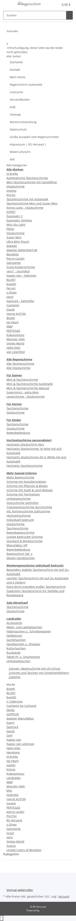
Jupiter (11, 765)
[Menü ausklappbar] (8, 4)
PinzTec (11, 816)
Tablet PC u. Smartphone (23, 657)
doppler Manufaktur (20, 718)
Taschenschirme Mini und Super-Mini (32, 203)
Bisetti (10, 318)
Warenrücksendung (23, 122)
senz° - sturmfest (18, 271)
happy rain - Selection (21, 275)
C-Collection (14, 701)
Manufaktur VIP (16, 545)
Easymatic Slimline (19, 220)
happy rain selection (20, 744)
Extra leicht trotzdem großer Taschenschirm (36, 587)
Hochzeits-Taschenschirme (24, 466)
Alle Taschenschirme (20, 364)
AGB (12, 107)
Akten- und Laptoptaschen (24, 627)
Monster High (15, 339)
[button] (51, 5)
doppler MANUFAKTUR (21, 250)
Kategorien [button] (11, 854)
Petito (10, 229)
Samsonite (13, 263)
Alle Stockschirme (18, 368)
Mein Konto (17, 77)
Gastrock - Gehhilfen (20, 301)
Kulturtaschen (16, 648)
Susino (11, 846)
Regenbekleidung (18, 433)
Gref (9, 735)
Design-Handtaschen (20, 558)
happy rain (13, 740)
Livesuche (16, 92)
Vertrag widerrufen (19, 890)
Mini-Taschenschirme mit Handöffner (31, 182)
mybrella (12, 795)
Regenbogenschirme (20, 532)
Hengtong (13, 752)
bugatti (11, 284)
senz (9, 837)
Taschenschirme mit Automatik (27, 199)
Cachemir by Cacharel (21, 706)
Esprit (10, 723)
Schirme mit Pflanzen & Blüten (27, 486)
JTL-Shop (45, 910)
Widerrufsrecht (20, 152)
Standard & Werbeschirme (24, 541)
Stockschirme (15, 186)
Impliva (11, 191)
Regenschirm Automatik (26, 84)
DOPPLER (12, 714)
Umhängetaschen (18, 661)
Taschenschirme (17, 408)
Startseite (16, 62)
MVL (9, 790)
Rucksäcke (13, 652)
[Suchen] (69, 15)
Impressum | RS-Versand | (28, 144)
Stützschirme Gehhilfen (22, 503)
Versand (63, 896)
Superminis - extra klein (22, 392)
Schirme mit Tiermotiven (23, 494)
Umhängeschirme (18, 499)
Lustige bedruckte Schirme (24, 537)
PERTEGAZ (13, 331)
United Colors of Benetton (24, 850)
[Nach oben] (1, 918)
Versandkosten (20, 99)
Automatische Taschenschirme (27, 178)
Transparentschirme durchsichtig (29, 507)
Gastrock (12, 727)
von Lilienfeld (15, 352)
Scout (10, 833)
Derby (10, 710)
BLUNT (11, 280)
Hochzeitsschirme (18, 515)
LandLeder (13, 778)
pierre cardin (15, 812)
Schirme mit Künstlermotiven (26, 482)
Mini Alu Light (15, 225)
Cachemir (12, 305)
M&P (9, 326)
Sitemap (15, 114)
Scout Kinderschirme (20, 267)
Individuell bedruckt (20, 520)
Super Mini (13, 237)
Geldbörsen (14, 636)
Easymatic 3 (14, 216)
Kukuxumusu (15, 335)
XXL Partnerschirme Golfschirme (28, 511)
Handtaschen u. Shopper (23, 644)
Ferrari (11, 288)
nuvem (11, 803)
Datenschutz (18, 129)
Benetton (12, 254)
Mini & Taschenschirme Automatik (29, 384)
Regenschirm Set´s (19, 554)
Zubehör (14, 677)
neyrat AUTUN (16, 314)
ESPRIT (11, 212)
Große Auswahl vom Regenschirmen (34, 137)
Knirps (10, 195)
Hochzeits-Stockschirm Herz (25, 444)
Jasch (10, 297)
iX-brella (12, 174)
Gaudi (10, 309)
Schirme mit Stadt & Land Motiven (29, 490)
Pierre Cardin (15, 258)
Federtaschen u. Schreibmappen (28, 631)
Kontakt (15, 70)
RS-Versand (14, 820)
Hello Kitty (13, 348)
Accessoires (14, 623)
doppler (11, 246)
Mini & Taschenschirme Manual (27, 388)
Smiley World (15, 343)
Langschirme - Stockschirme (25, 396)
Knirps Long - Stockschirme (24, 208)
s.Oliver (11, 292)
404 (12, 159)
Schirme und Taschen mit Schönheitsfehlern (38, 673)
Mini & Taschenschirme (22, 379)
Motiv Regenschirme (20, 477)
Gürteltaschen (16, 640)
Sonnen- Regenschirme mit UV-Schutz (34, 668)
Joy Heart (12, 322)
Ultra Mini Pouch (17, 241)
